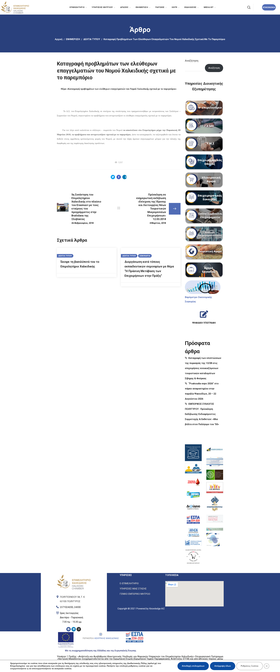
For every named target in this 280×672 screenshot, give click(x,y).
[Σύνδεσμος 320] (202, 287)
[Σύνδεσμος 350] (140, 583)
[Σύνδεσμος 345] (73, 606)
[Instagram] (79, 629)
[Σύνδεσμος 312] (204, 144)
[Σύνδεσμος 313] (204, 162)
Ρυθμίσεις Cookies (249, 666)
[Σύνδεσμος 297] (113, 177)
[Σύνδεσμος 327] (193, 468)
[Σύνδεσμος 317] (204, 234)
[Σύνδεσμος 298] (119, 177)
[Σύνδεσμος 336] (214, 462)
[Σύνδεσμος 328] (193, 482)
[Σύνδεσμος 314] (204, 180)
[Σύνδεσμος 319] (204, 270)
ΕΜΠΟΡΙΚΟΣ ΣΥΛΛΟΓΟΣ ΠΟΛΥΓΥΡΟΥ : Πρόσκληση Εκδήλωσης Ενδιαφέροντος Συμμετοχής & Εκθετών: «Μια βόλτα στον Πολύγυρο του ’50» (202, 414)
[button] (248, 7)
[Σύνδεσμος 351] (140, 589)
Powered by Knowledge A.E (150, 608)
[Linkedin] (73, 629)
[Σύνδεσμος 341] (214, 528)
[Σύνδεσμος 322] (204, 316)
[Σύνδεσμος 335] (214, 449)
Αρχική (58, 39)
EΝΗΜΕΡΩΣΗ (73, 39)
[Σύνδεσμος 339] (214, 503)
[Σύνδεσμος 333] (193, 543)
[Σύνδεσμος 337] (214, 475)
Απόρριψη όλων (222, 666)
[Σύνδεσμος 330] (193, 507)
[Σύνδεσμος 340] (214, 519)
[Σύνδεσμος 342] (213, 539)
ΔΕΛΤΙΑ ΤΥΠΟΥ (91, 39)
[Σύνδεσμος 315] (204, 198)
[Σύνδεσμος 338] (214, 487)
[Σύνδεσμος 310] (204, 108)
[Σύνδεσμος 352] (140, 594)
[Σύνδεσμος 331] (193, 519)
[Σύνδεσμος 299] (124, 177)
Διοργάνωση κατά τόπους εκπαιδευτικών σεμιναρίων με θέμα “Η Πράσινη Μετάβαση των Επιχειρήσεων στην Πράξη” (149, 268)
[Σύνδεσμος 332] (193, 532)
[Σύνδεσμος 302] (118, 208)
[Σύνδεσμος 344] (73, 598)
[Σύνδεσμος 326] (193, 452)
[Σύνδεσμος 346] (73, 617)
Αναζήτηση (191, 60)
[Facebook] (68, 629)
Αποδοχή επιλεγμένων (193, 666)
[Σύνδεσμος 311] (204, 126)
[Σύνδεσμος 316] (204, 216)
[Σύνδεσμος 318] (204, 252)
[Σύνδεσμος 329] (193, 494)
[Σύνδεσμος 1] (14, 7)
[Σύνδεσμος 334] (193, 556)
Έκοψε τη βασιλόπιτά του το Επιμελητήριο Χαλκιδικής (80, 264)
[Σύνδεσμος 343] (73, 575)
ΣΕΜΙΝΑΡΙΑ (145, 256)
